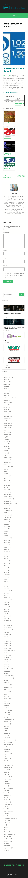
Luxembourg (7, 625)
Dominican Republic (9, 503)
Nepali (5, 673)
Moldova (6, 655)
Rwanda (6, 737)
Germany (6, 538)
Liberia (5, 618)
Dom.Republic (7, 499)
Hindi (5, 558)
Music (5, 664)
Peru (5, 708)
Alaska (5, 384)
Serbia (5, 751)
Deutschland (7, 496)
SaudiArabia (7, 747)
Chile (5, 469)
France (5, 528)
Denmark (6, 494)
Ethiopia (6, 524)
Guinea (5, 549)
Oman (5, 694)
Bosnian (6, 446)
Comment (6, 232)
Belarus (6, 430)
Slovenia (6, 758)
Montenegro (7, 657)
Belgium (6, 432)
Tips (5, 806)
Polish (5, 717)
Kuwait (5, 609)
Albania (6, 386)
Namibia (6, 671)
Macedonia (7, 627)
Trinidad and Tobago (9, 818)
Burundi (6, 455)
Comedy (6, 478)
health (5, 556)
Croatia (6, 485)
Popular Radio (7, 719)
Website (5, 265)
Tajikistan (6, 795)
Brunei (5, 450)
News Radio (7, 685)
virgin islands (7, 848)
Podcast (6, 712)
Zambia (6, 850)
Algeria (5, 388)
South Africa (7, 765)
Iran (5, 579)
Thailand (6, 802)
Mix (4, 652)
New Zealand (7, 678)
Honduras (6, 561)
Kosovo (6, 607)
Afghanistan (7, 377)
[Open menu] (14, 16)
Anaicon (6, 391)
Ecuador (6, 508)
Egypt (5, 512)
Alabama (6, 382)
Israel (5, 586)
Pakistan (6, 698)
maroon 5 (6, 641)
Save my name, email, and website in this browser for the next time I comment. (14, 275)
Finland (6, 526)
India (5, 570)
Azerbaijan (6, 416)
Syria (5, 790)
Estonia (6, 522)
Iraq (5, 581)
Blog (5, 437)
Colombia (6, 476)
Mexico (5, 648)
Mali (5, 636)
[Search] (21, 294)
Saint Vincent (7, 744)
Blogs (5, 439)
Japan (5, 595)
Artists (5, 407)
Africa (5, 379)
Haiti (5, 554)
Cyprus (6, 489)
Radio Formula (7, 75)
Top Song (6, 813)
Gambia (6, 531)
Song (5, 763)
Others (5, 696)
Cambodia (6, 457)
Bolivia (5, 441)
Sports (5, 772)
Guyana (6, 551)
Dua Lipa (6, 506)
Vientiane (6, 843)
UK (4, 829)
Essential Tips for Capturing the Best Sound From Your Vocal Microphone (14, 327)
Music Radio (7, 669)
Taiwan (5, 793)
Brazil (5, 448)
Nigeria (5, 689)
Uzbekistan (7, 838)
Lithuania (6, 620)
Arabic (5, 400)
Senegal (6, 749)
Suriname (6, 783)
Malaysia (6, 634)
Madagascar (7, 630)
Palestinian (7, 701)
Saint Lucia (7, 742)
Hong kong (7, 563)
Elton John (6, 517)
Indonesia (6, 574)
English (6, 519)
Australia (6, 411)
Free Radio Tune (14, 865)
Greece (5, 542)
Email (5, 258)
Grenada (6, 545)
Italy (5, 588)
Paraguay (6, 705)
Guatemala (6, 547)
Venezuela (6, 841)
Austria (5, 414)
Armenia (6, 404)
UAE (5, 825)
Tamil (5, 797)
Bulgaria (6, 453)
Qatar (5, 726)
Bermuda (6, 434)
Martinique (6, 643)
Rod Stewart (7, 731)
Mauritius (6, 646)
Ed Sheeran (7, 510)
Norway (6, 692)
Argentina (6, 402)
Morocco (6, 659)
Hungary (6, 565)
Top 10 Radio (7, 811)
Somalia (6, 760)
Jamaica (6, 593)
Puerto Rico (7, 724)
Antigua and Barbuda (9, 398)
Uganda (6, 827)
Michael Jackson (8, 650)
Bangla (5, 421)
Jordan (5, 597)
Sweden (6, 786)
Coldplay (6, 473)
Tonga (5, 809)
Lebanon (6, 616)
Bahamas (6, 418)
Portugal (6, 721)
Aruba (5, 409)
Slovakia (6, 756)
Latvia (5, 611)
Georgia (6, 535)
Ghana (5, 540)
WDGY (5, 353)
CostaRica (6, 483)
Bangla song (7, 423)
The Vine (5, 340)
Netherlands (7, 675)
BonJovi (6, 444)
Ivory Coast (7, 590)
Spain (5, 770)
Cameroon (6, 460)
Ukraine (6, 832)
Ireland (5, 584)
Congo (5, 480)
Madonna (6, 632)
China (5, 471)
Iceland (5, 568)
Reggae (6, 728)
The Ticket (6, 365)
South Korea (7, 767)
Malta (5, 639)
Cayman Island (8, 466)
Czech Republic (8, 492)
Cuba (5, 487)
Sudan (5, 781)
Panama (6, 703)
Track (5, 816)
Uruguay (6, 836)
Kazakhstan (7, 600)
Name (5, 250)
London (6, 623)
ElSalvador (6, 515)
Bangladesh (7, 425)
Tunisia (5, 820)
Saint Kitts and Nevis (9, 740)
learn (5, 613)
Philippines (7, 710)
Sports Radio (7, 776)
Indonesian (7, 577)
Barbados (6, 427)
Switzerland (7, 788)
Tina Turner (7, 804)
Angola (5, 395)
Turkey (5, 822)
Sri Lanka (6, 779)
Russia (5, 735)
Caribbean (6, 464)
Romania (6, 733)
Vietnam (6, 845)
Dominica (6, 501)
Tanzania (6, 799)
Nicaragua (6, 687)
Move (5, 662)
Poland (5, 714)
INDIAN (5, 572)
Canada (6, 462)
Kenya (5, 602)
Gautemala (6, 533)
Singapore (6, 754)
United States (7, 834)
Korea (5, 604)
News (5, 680)
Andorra (6, 393)
